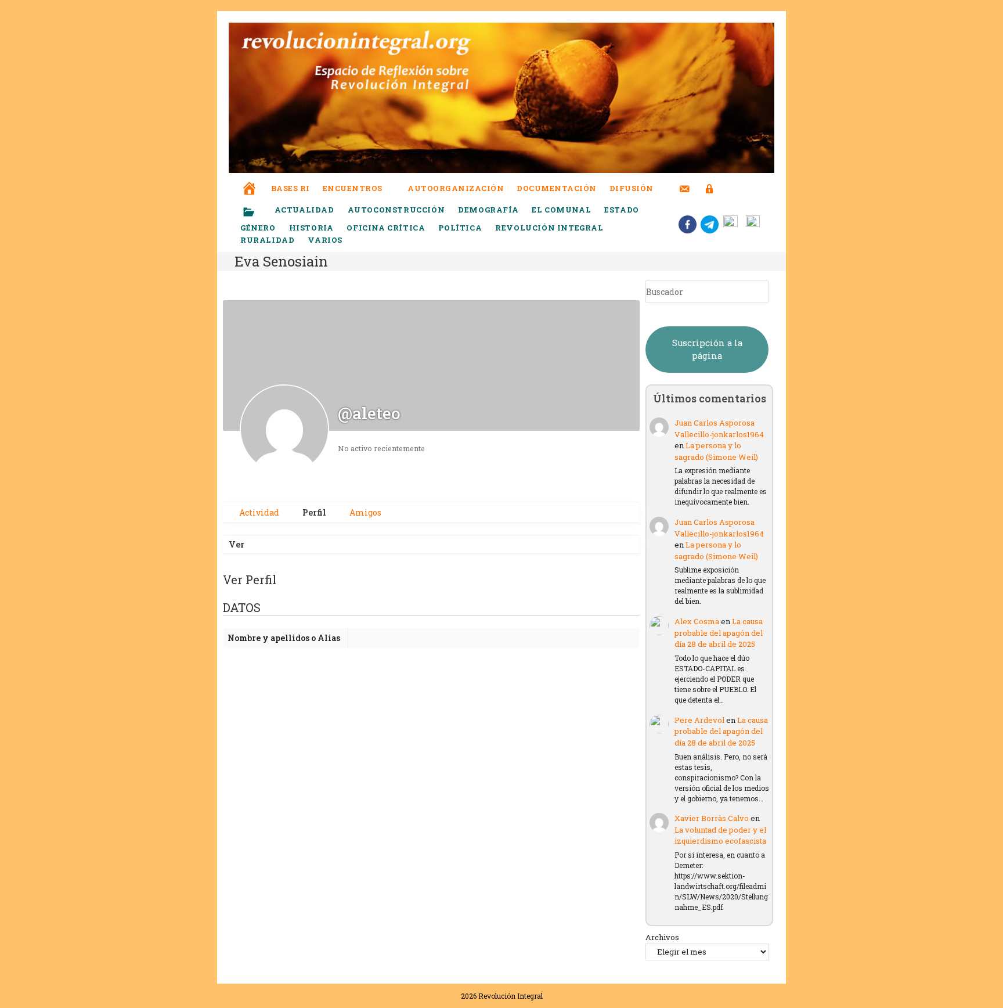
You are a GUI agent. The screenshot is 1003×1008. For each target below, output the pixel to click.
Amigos (364, 512)
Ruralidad (267, 240)
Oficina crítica (386, 227)
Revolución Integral (549, 227)
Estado (621, 209)
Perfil (313, 512)
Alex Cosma (696, 621)
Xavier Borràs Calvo (711, 818)
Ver (236, 544)
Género (258, 227)
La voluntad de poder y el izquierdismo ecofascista (720, 836)
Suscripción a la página (707, 349)
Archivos (662, 937)
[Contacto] (684, 181)
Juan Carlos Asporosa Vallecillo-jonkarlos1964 (719, 428)
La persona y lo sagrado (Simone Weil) (716, 451)
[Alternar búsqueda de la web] (730, 188)
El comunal (561, 209)
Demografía (488, 209)
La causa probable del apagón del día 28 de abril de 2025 (718, 632)
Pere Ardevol (699, 720)
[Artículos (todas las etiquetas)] (256, 212)
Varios (326, 240)
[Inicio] (249, 180)
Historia (311, 227)
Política (460, 227)
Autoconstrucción (396, 209)
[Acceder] (709, 181)
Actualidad (304, 209)
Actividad (258, 512)
